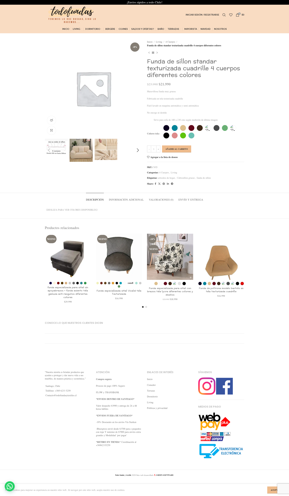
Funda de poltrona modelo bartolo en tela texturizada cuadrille (221, 290)
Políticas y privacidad (157, 408)
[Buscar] (224, 15)
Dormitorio (152, 396)
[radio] (166, 128)
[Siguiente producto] (157, 53)
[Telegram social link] (172, 184)
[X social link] (159, 184)
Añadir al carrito (176, 148)
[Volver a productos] (153, 53)
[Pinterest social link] (164, 184)
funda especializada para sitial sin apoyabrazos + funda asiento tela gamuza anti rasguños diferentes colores (67, 292)
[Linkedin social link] (168, 184)
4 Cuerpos (170, 41)
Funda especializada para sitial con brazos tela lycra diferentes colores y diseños (170, 291)
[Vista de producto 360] (51, 120)
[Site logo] (71, 14)
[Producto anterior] (149, 53)
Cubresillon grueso (186, 177)
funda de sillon (204, 177)
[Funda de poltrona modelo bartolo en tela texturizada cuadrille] (221, 257)
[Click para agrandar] (51, 130)
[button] (49, 150)
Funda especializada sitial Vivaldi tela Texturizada (119, 292)
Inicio (150, 41)
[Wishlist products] (230, 15)
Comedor (151, 385)
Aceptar (276, 489)
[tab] (95, 198)
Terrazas (151, 390)
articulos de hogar (166, 177)
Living (159, 41)
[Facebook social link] (155, 184)
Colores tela (153, 133)
